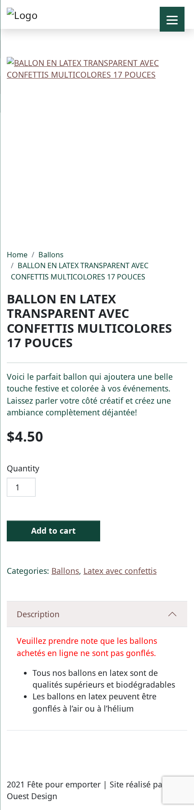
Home (17, 255)
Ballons (51, 255)
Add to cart (53, 530)
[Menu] (172, 19)
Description (38, 614)
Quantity (23, 468)
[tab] (97, 614)
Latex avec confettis (120, 570)
